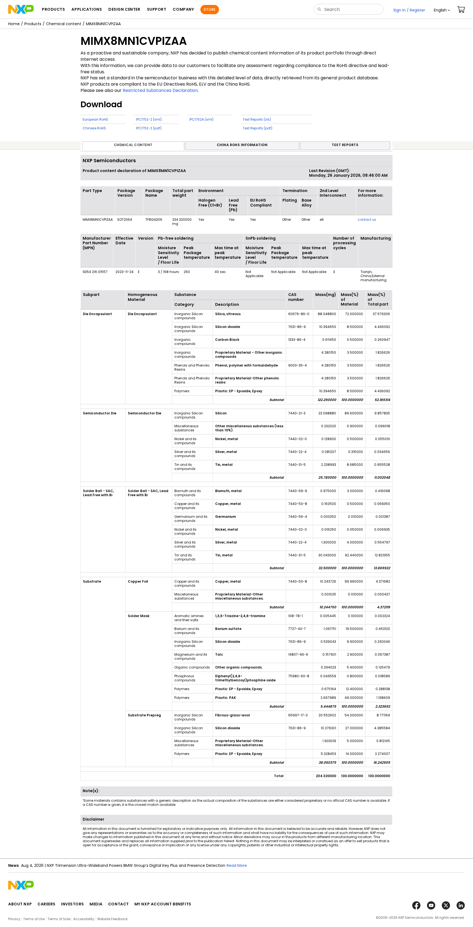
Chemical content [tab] (133, 145)
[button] (442, 10)
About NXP (20, 904)
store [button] (209, 9)
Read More (170, 865)
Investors (72, 904)
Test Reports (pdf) (257, 128)
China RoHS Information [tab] (242, 145)
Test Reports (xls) (257, 119)
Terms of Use (34, 919)
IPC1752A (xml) (201, 119)
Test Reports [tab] (345, 145)
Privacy (14, 919)
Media (96, 904)
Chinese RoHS (94, 128)
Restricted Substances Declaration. (161, 90)
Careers (47, 904)
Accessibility (83, 919)
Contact (118, 904)
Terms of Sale (59, 919)
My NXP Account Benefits (162, 904)
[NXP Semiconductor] (21, 9)
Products (32, 24)
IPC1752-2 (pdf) (148, 128)
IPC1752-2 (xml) (149, 119)
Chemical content (63, 24)
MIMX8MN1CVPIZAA (103, 24)
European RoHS (95, 119)
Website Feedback (112, 919)
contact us (367, 219)
